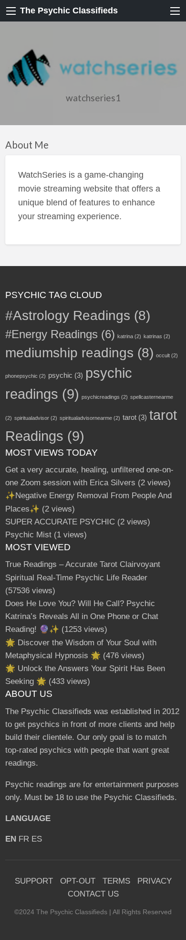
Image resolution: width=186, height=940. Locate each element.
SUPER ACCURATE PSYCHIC (60, 521)
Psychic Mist (28, 534)
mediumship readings (79, 352)
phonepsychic (25, 376)
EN (10, 839)
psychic (65, 375)
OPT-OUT (77, 881)
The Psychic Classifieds (69, 10)
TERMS (116, 881)
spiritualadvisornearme (90, 418)
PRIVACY (154, 881)
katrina (129, 336)
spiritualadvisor (35, 418)
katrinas (157, 336)
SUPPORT (34, 881)
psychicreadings (105, 397)
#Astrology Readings (77, 315)
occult (167, 355)
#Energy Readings (60, 334)
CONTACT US (93, 893)
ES (36, 839)
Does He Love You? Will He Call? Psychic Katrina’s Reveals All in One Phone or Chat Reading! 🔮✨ (81, 616)
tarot (135, 417)
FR (24, 839)
